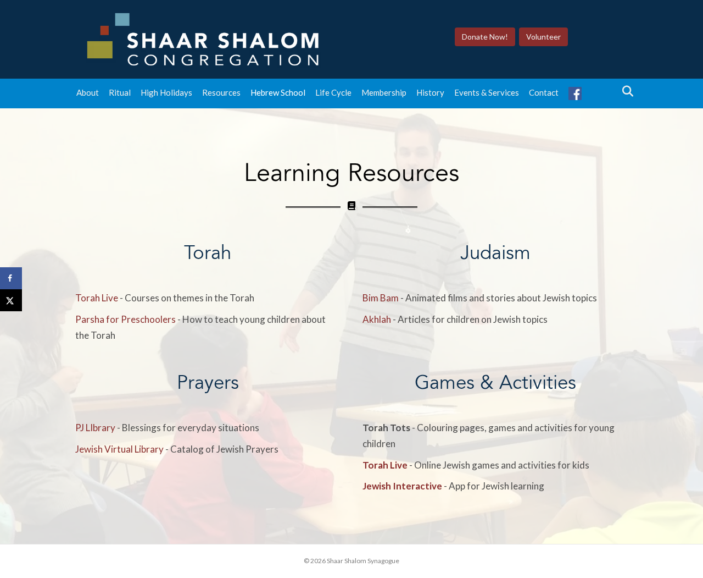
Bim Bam (380, 298)
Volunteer (543, 36)
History (430, 92)
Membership (383, 92)
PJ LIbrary (95, 427)
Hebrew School (277, 92)
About (87, 92)
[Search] (625, 91)
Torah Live (96, 298)
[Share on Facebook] (11, 278)
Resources (221, 92)
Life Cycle (333, 92)
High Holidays (166, 92)
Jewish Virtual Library (119, 449)
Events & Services (486, 92)
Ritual (120, 92)
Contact (544, 92)
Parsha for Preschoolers (125, 319)
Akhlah (376, 319)
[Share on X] (11, 300)
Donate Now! (485, 36)
